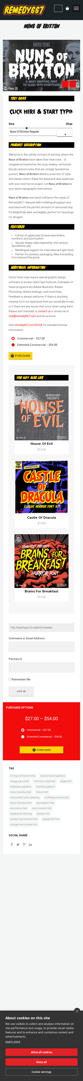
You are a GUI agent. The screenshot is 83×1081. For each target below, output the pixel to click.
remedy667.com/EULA (28, 324)
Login (58, 8)
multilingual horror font (56, 797)
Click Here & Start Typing (41, 112)
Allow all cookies (41, 1052)
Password (15, 659)
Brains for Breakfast (41, 591)
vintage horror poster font (23, 824)
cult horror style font (44, 781)
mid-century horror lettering (24, 797)
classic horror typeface (52, 776)
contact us (44, 311)
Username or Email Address (27, 638)
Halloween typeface (20, 786)
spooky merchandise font (23, 819)
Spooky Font (43, 813)
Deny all (41, 1062)
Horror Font (42, 792)
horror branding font (20, 792)
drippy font (65, 781)
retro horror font (18, 808)
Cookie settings (42, 1072)
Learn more (12, 1041)
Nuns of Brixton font (20, 803)
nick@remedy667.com (22, 316)
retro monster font (42, 808)
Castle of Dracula (41, 517)
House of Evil (41, 444)
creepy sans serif (19, 781)
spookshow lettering (21, 813)
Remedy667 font (45, 803)
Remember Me (20, 679)
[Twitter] (18, 844)
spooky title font (50, 819)
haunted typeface (45, 786)
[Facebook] (12, 844)
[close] (77, 1011)
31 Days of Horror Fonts (22, 776)
